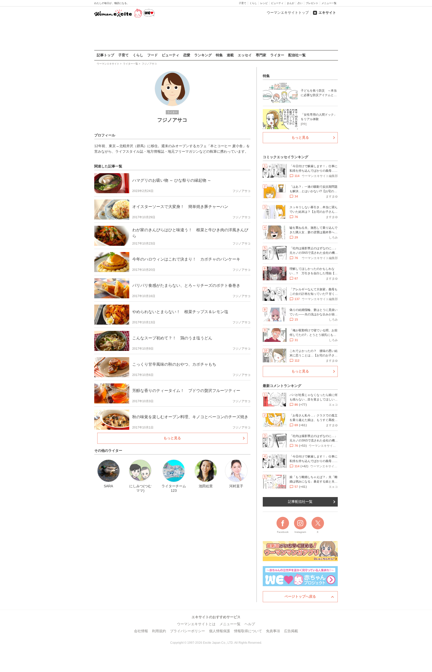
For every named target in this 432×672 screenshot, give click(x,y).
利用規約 (159, 631)
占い (300, 3)
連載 (230, 55)
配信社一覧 (297, 55)
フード (152, 55)
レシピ (264, 3)
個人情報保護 (219, 631)
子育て (242, 3)
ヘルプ (249, 624)
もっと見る (172, 438)
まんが (290, 3)
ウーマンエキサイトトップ (288, 13)
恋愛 (186, 55)
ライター (277, 55)
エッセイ (245, 55)
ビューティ (277, 3)
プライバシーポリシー (187, 631)
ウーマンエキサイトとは (196, 624)
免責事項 (273, 631)
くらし (253, 3)
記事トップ (105, 55)
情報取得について (248, 631)
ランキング (203, 55)
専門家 (261, 55)
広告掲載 (291, 631)
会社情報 (141, 631)
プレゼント (312, 3)
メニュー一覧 (329, 3)
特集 (219, 55)
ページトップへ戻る (300, 596)
